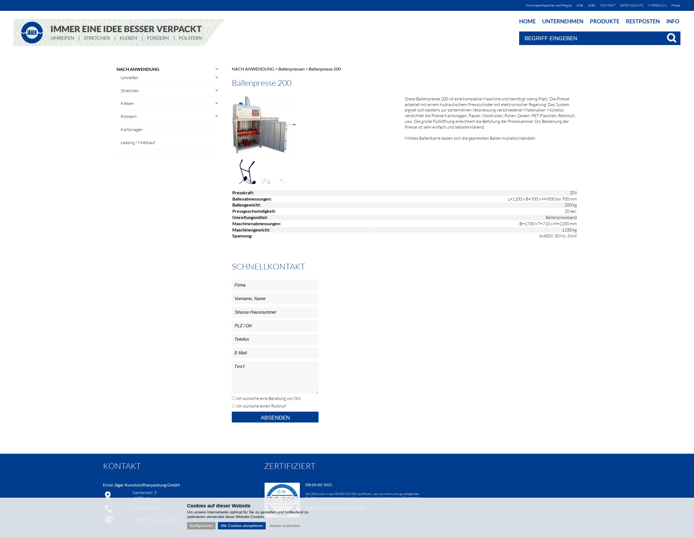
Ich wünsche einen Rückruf (260, 406)
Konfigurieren (201, 525)
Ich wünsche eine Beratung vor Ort (268, 398)
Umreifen (129, 77)
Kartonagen (132, 129)
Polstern (129, 116)
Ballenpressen (291, 68)
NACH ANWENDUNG (138, 69)
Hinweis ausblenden (284, 526)
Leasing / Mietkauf (138, 142)
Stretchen (130, 90)
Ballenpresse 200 (325, 68)
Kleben (127, 103)
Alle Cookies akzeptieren (242, 525)
